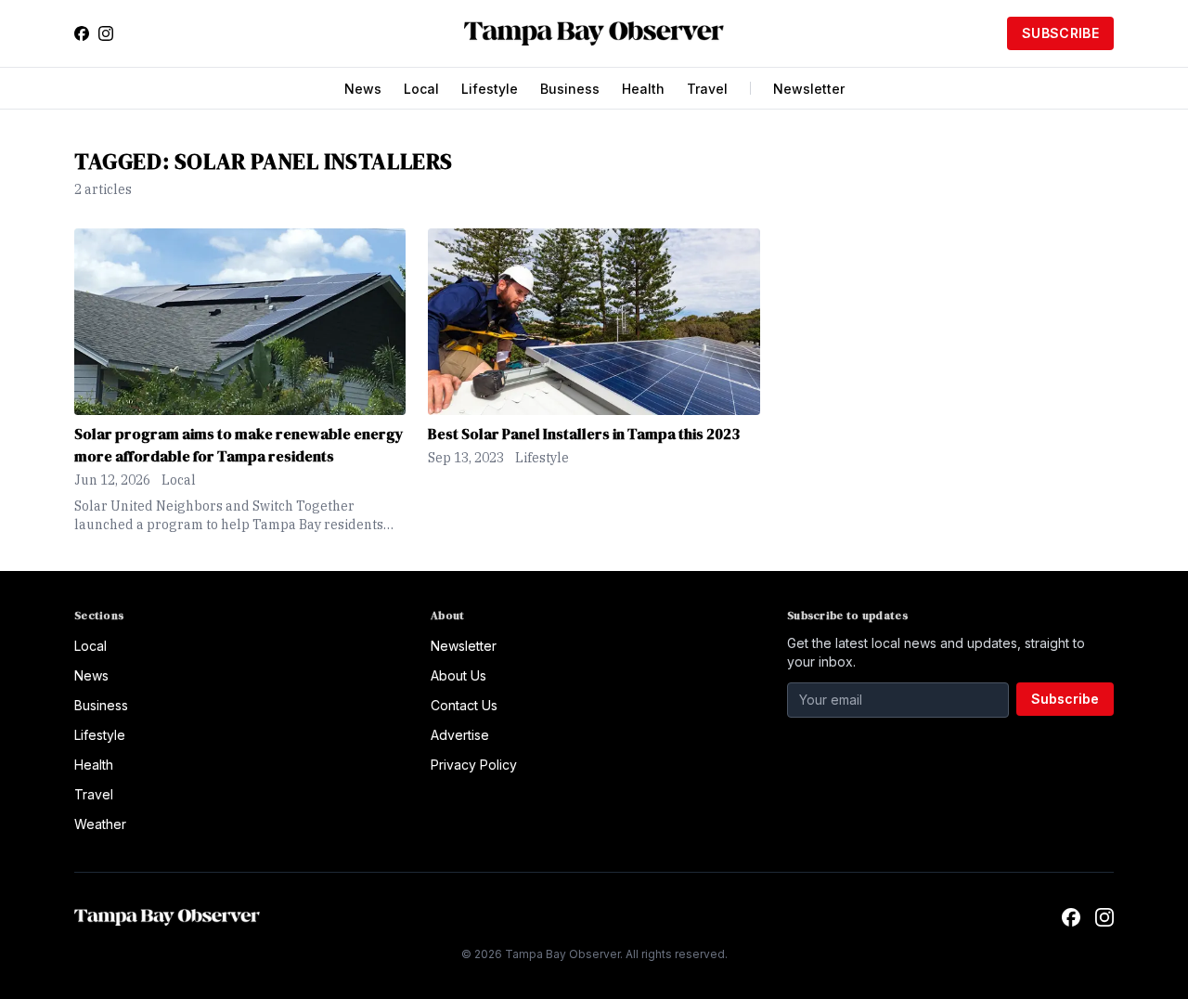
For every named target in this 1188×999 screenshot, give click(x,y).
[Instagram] (105, 33)
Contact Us (464, 705)
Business (570, 89)
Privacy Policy (474, 764)
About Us (458, 675)
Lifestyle (489, 89)
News (362, 89)
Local (421, 89)
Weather (100, 824)
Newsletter (809, 89)
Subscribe (1060, 33)
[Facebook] (81, 33)
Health (643, 89)
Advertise (460, 735)
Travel (707, 89)
